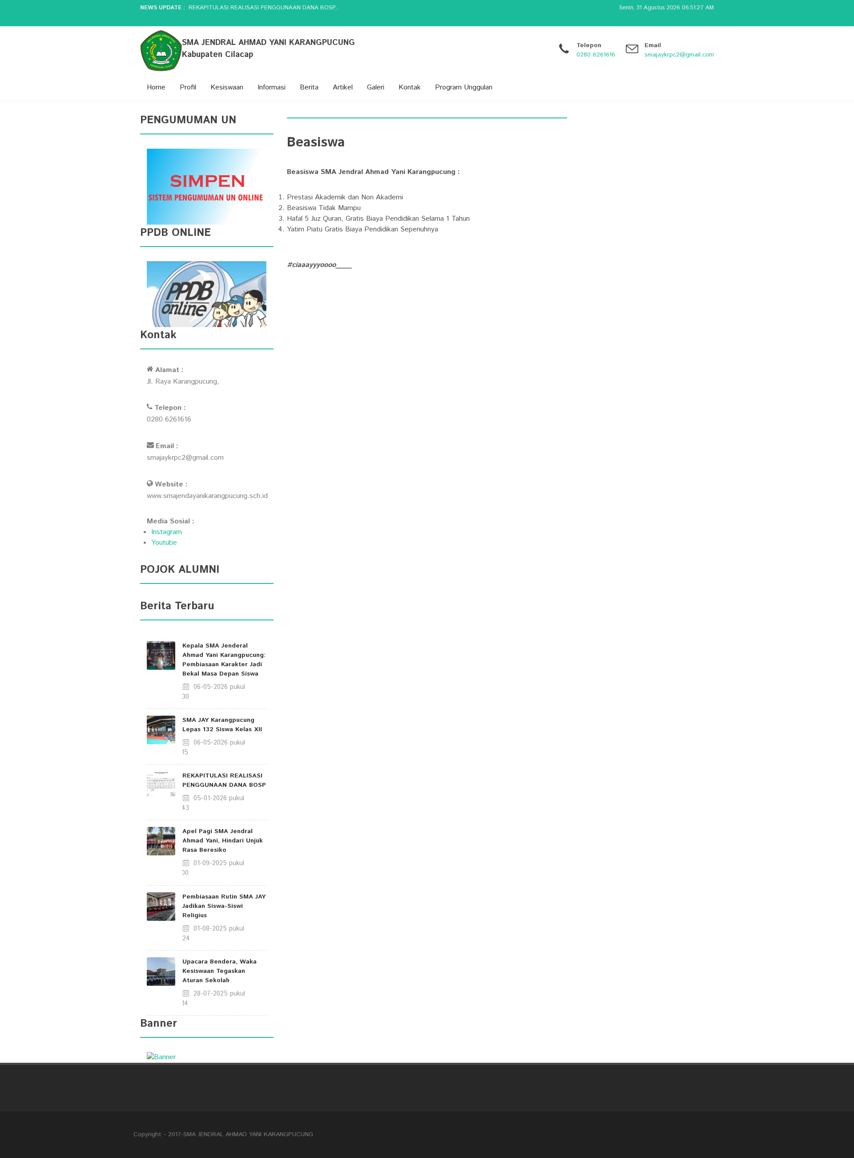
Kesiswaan (226, 87)
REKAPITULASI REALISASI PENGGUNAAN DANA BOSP (224, 780)
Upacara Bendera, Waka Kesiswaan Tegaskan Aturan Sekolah (219, 971)
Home (156, 87)
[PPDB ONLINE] (207, 294)
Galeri (375, 87)
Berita (309, 87)
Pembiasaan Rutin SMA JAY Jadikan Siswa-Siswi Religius (224, 906)
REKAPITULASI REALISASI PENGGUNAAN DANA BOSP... (263, 8)
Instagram (166, 532)
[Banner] (161, 1057)
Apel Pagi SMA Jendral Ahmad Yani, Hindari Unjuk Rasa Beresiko (222, 840)
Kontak (410, 87)
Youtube (164, 543)
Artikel (343, 87)
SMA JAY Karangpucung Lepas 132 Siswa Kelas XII (222, 725)
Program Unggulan (463, 87)
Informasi (272, 87)
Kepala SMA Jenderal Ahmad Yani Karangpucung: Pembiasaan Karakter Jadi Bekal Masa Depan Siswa (224, 659)
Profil (188, 87)
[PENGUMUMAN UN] (207, 187)
